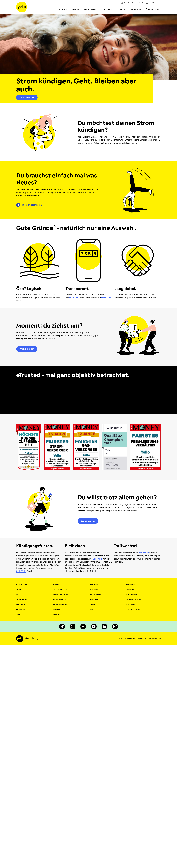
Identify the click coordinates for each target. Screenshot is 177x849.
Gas (74, 9)
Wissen (122, 9)
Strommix (130, 589)
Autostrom (106, 9)
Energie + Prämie (133, 609)
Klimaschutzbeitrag (134, 599)
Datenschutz (129, 639)
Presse (92, 604)
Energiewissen (132, 594)
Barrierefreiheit (154, 639)
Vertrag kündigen (60, 599)
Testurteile (93, 599)
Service (134, 9)
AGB (120, 639)
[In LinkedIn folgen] (104, 626)
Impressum (141, 639)
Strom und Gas (22, 599)
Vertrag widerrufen (61, 604)
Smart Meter (131, 604)
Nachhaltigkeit (95, 594)
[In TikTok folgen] (62, 626)
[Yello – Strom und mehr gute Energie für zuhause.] (21, 7)
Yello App (56, 609)
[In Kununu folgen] (115, 626)
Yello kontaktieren (60, 594)
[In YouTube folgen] (94, 626)
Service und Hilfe (60, 589)
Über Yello (151, 9)
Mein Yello (57, 614)
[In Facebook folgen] (83, 626)
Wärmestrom (21, 604)
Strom (62, 9)
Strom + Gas (90, 9)
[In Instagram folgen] (72, 626)
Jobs (91, 609)
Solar (18, 614)
